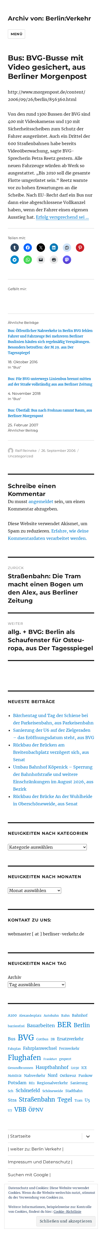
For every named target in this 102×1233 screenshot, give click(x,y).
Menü (16, 34)
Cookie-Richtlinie (67, 1212)
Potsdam (17, 1082)
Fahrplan (14, 1049)
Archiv (14, 977)
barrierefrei (16, 1026)
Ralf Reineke (26, 450)
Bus (11, 1038)
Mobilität (15, 1076)
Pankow (85, 1075)
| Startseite (19, 1136)
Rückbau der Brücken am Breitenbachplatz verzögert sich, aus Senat (51, 752)
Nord (53, 1075)
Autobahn (51, 1015)
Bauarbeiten (41, 1026)
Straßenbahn (37, 1099)
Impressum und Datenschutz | (40, 1161)
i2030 (75, 1068)
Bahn (65, 1015)
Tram (78, 1100)
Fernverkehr (69, 1049)
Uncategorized (20, 456)
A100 (12, 1015)
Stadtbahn (74, 1091)
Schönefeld (28, 1090)
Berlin (82, 1025)
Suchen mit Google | (29, 1174)
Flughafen (24, 1057)
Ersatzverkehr (70, 1039)
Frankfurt (50, 1059)
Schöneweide (52, 1091)
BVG (26, 1037)
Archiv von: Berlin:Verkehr (49, 18)
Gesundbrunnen (20, 1068)
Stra (12, 1100)
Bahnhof (80, 1015)
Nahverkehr (34, 1075)
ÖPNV (36, 1110)
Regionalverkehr (52, 1083)
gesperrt (65, 1059)
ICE (84, 1068)
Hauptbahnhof (52, 1067)
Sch (10, 1091)
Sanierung (79, 1083)
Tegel (65, 1099)
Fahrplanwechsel (40, 1048)
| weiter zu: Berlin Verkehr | (36, 1149)
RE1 (32, 1083)
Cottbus (42, 1039)
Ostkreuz (68, 1075)
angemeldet (41, 501)
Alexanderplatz (30, 1015)
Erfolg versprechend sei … (62, 217)
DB (53, 1039)
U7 (10, 1110)
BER (64, 1024)
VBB (20, 1109)
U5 (87, 1100)
